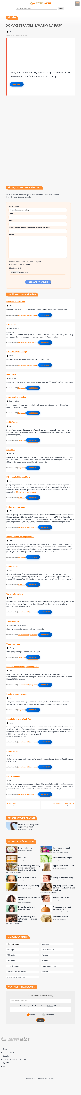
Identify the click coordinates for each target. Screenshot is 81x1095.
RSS (4, 1066)
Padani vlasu (12, 566)
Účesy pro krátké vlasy (63, 877)
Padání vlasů (12, 422)
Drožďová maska (60, 916)
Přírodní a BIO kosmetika (16, 972)
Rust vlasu (11, 324)
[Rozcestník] (77, 3)
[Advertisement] (41, 51)
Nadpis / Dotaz (13, 206)
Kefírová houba (25, 848)
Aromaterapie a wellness (16, 977)
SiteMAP (6, 1063)
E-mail (10, 220)
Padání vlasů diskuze (15, 507)
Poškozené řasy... (13, 776)
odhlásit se (49, 1015)
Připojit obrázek (15, 268)
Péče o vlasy (11, 955)
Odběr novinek (8, 1052)
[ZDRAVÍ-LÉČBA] (40, 5)
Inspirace (45, 944)
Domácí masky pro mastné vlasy (26, 908)
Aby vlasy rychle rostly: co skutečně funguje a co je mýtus (64, 887)
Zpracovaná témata (49, 966)
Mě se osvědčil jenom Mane (18, 477)
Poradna (45, 955)
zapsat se (33, 1015)
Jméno (10, 213)
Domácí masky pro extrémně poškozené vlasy (27, 918)
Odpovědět (16, 84)
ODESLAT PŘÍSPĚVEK (38, 282)
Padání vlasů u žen (61, 897)
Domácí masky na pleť (63, 857)
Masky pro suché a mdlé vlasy (29, 898)
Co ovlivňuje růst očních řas (18, 719)
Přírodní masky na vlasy (28, 885)
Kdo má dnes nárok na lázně (61, 849)
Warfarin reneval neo (15, 302)
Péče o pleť (11, 949)
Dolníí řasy (11, 374)
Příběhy (45, 961)
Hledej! (61, 8)
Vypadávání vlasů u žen (63, 865)
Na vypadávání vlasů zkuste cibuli (62, 908)
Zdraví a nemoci (48, 949)
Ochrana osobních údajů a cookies (16, 1059)
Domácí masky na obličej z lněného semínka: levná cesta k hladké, (29, 867)
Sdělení (11, 234)
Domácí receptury (13, 966)
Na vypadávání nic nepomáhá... (20, 536)
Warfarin (22, 857)
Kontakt (45, 972)
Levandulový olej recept (16, 352)
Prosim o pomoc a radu (16, 694)
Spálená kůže (12, 803)
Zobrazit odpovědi (23, 315)
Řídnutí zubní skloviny (16, 397)
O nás (5, 1049)
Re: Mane (10, 449)
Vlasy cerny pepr (13, 621)
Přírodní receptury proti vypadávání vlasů (28, 825)
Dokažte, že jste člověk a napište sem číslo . (29, 227)
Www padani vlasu (14, 594)
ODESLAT (40, 1020)
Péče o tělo (11, 961)
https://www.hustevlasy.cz (26, 492)
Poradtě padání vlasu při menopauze (22, 666)
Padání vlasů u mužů (27, 877)
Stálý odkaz (33, 315)
